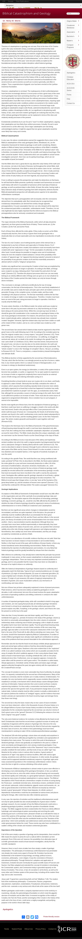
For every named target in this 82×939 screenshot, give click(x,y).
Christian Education (70, 78)
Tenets (6, 929)
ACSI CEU (70, 84)
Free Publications (22, 1)
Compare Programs (70, 46)
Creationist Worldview (70, 27)
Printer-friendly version (51, 916)
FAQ (68, 99)
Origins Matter (72, 21)
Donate (10, 1)
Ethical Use (29, 929)
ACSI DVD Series (70, 89)
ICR (3, 1)
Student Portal (17, 929)
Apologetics (8, 909)
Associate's (71, 32)
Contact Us (71, 103)
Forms (69, 95)
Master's (70, 40)
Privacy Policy (41, 929)
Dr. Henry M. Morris (11, 21)
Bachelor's (70, 36)
